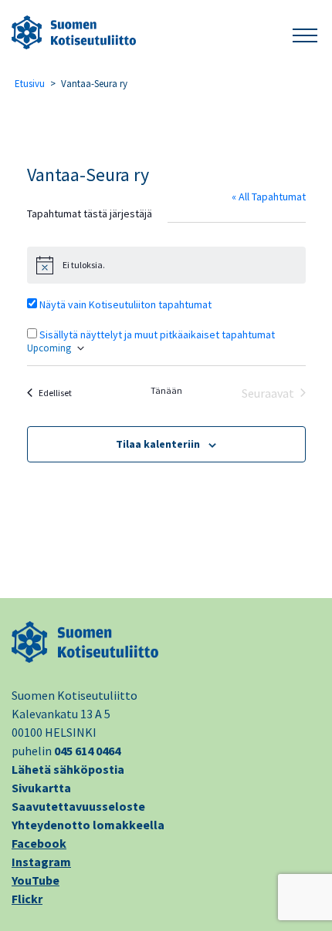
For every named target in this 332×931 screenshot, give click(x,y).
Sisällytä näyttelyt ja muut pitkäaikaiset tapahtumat (157, 334)
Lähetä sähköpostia (68, 769)
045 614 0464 (87, 750)
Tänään (166, 390)
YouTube (35, 880)
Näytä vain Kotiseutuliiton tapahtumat (125, 304)
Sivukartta (41, 787)
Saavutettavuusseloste (78, 806)
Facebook (39, 843)
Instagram (41, 861)
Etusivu (30, 83)
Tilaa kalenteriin (158, 444)
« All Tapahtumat (269, 196)
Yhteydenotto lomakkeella (88, 824)
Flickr (27, 898)
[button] (305, 33)
